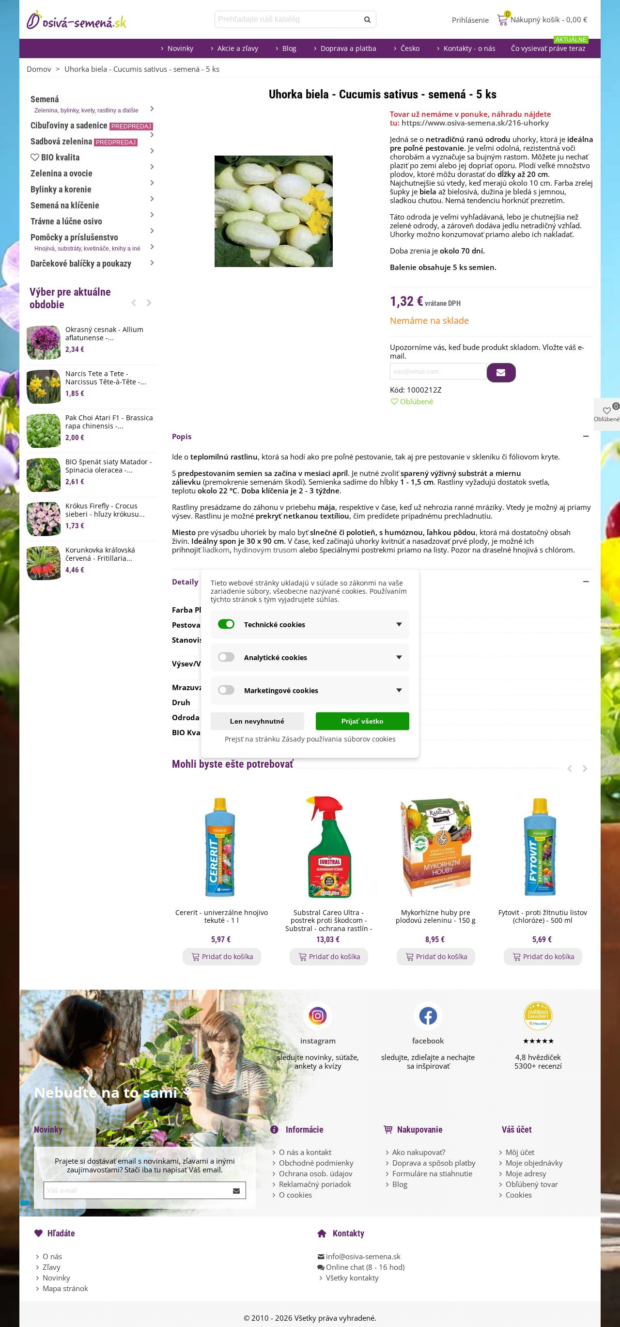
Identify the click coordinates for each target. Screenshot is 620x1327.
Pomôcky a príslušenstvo (85, 242)
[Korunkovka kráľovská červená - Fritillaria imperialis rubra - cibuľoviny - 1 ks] (44, 563)
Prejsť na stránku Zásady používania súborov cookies (310, 738)
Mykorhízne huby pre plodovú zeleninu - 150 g (436, 917)
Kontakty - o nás (470, 48)
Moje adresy (526, 1173)
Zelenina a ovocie (62, 173)
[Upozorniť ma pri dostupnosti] (501, 372)
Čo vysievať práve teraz (549, 46)
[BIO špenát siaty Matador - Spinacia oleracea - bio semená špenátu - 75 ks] (44, 475)
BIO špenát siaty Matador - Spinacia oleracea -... (108, 466)
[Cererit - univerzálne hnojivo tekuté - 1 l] (221, 847)
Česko (410, 48)
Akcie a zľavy (237, 48)
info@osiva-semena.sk (363, 1256)
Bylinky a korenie (61, 189)
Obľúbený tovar (532, 1184)
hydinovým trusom (265, 549)
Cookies (519, 1195)
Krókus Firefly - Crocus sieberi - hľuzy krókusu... (105, 510)
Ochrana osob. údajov (316, 1173)
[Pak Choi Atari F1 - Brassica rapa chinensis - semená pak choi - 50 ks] (44, 431)
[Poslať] (367, 19)
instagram (318, 1040)
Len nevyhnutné (257, 721)
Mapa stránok (65, 1288)
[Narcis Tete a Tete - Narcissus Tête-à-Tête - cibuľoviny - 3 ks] (44, 387)
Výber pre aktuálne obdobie (70, 298)
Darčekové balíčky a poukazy (81, 263)
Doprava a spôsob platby (434, 1163)
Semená (85, 104)
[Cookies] (501, 1194)
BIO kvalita (60, 157)
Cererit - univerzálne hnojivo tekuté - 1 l (221, 917)
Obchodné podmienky (316, 1163)
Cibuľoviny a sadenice (91, 125)
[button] (133, 302)
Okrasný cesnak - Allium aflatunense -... (104, 334)
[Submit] (237, 1190)
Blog (289, 48)
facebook (428, 1040)
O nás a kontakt (305, 1152)
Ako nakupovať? (418, 1152)
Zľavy (52, 1267)
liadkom (216, 549)
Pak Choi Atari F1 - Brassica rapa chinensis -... (109, 422)
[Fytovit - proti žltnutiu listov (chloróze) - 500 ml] (542, 847)
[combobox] (287, 19)
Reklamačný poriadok (315, 1184)
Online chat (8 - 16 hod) (365, 1267)
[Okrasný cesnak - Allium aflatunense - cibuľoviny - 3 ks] (44, 343)
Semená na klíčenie (65, 205)
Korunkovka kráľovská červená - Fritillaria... (100, 554)
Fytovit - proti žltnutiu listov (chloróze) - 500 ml (542, 917)
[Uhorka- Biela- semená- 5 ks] (273, 210)
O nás (52, 1256)
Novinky (180, 48)
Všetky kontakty (352, 1277)
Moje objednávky (534, 1163)
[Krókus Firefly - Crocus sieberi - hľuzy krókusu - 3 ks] (44, 519)
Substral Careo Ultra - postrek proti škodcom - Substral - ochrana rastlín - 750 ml (328, 925)
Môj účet (520, 1152)
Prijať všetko (362, 721)
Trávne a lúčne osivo (66, 221)
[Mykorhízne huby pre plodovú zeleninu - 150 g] (435, 847)
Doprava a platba (348, 48)
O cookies (295, 1195)
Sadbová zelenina (83, 141)
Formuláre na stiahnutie (432, 1173)
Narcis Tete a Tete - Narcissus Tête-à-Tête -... (105, 378)
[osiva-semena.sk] (85, 19)
